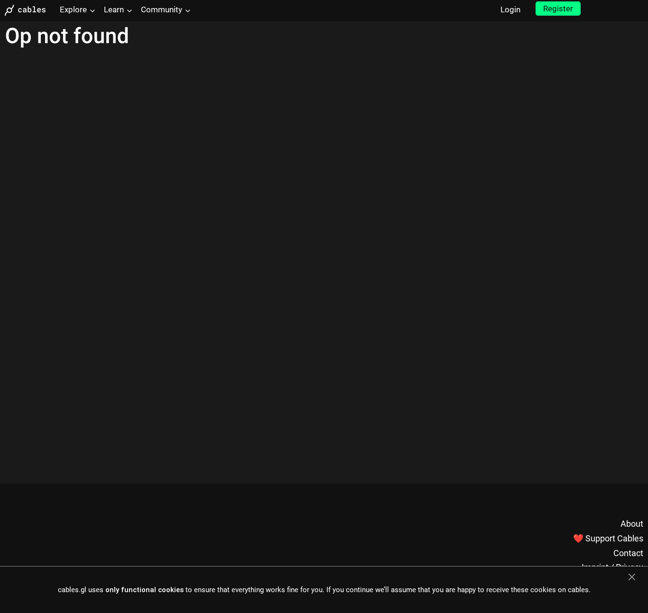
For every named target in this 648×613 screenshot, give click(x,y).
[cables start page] (28, 10)
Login (510, 9)
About (631, 524)
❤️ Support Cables (608, 538)
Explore (73, 9)
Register (558, 8)
